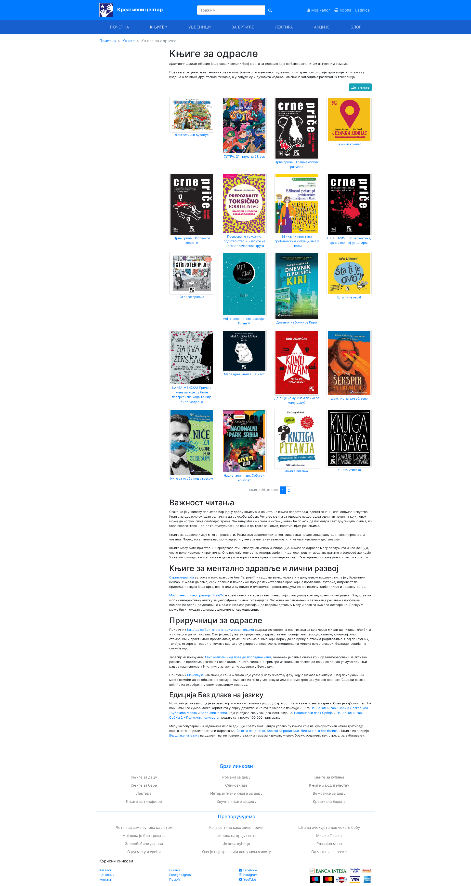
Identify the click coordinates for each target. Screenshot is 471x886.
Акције (322, 27)
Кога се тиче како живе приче (236, 827)
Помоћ (174, 879)
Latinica (362, 10)
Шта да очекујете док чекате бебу (329, 827)
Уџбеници (199, 27)
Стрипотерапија (181, 577)
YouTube (249, 879)
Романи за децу (236, 777)
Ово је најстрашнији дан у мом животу (236, 851)
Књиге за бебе (144, 785)
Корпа (345, 10)
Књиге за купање (329, 777)
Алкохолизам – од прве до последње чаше (238, 657)
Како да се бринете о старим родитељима (220, 629)
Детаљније (360, 87)
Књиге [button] (157, 27)
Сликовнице (236, 785)
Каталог (105, 870)
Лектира (284, 27)
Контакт (105, 879)
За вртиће (243, 27)
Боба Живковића (214, 713)
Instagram (250, 875)
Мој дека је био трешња (143, 835)
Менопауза (195, 675)
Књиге (128, 40)
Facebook (250, 870)
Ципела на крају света (236, 835)
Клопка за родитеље (283, 731)
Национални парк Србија (330, 708)
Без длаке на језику (184, 735)
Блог (356, 27)
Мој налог (320, 10)
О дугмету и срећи (144, 851)
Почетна (119, 27)
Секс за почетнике (250, 731)
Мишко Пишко (329, 835)
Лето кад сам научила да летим (144, 827)
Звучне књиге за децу (236, 801)
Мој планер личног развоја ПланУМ (196, 595)
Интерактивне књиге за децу (236, 793)
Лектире (144, 793)
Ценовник (106, 875)
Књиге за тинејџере (144, 801)
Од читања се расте (329, 851)
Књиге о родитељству (329, 785)
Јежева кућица (236, 843)
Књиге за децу (144, 777)
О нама (174, 870)
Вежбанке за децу (329, 793)
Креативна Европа (329, 801)
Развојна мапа (329, 843)
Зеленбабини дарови (144, 843)
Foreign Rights (180, 875)
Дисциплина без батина (319, 731)
